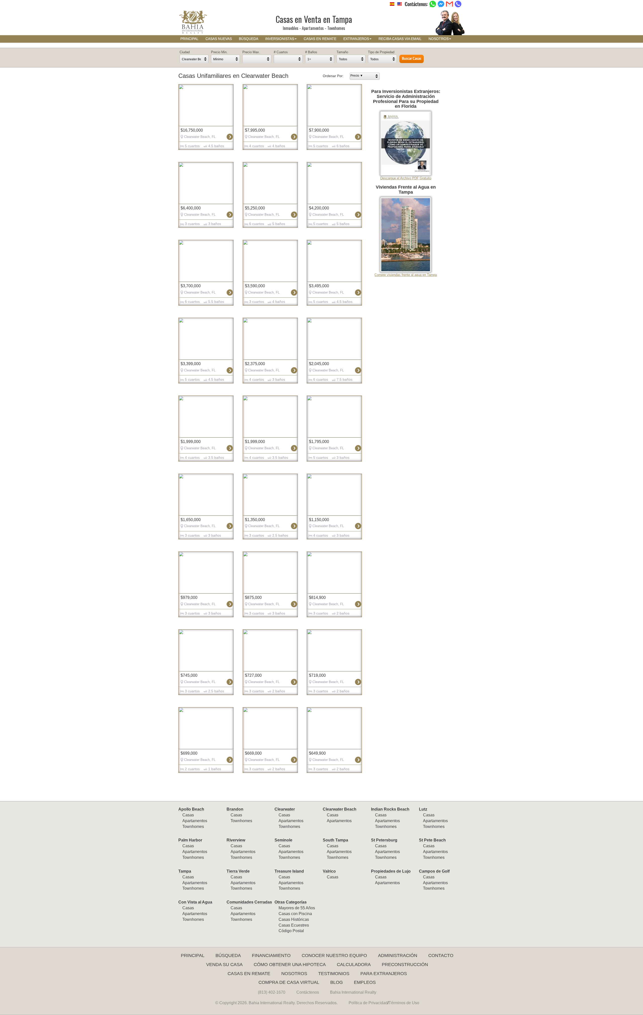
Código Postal (291, 931)
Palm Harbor (190, 840)
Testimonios (333, 973)
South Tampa (335, 840)
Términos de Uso (404, 1003)
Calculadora (354, 964)
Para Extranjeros (383, 973)
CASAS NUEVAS (218, 39)
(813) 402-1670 (271, 992)
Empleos (365, 982)
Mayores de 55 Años (297, 908)
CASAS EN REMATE (320, 39)
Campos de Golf (434, 871)
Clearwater (285, 809)
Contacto (440, 955)
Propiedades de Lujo (391, 871)
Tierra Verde (238, 871)
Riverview (236, 840)
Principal (192, 955)
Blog (336, 982)
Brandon (235, 809)
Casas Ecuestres (294, 925)
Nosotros (294, 973)
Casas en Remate (249, 973)
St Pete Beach (432, 840)
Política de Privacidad (368, 1003)
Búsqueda (228, 955)
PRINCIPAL (189, 39)
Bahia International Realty (353, 992)
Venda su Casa (224, 964)
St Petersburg (384, 840)
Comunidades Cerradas (249, 902)
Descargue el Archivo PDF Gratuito (405, 178)
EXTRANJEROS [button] (356, 39)
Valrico (329, 871)
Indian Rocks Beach (390, 809)
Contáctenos (307, 992)
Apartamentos (194, 821)
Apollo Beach (191, 809)
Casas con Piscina (295, 914)
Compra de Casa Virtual (288, 982)
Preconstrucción (405, 964)
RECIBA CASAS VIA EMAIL (400, 39)
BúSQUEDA (248, 39)
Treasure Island (289, 871)
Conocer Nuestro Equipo (334, 955)
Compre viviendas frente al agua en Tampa (405, 275)
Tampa (184, 871)
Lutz (423, 809)
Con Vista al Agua (195, 902)
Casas (188, 815)
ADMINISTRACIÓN (397, 955)
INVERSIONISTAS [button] (279, 39)
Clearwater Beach (339, 809)
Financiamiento (271, 955)
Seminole (283, 840)
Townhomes (193, 826)
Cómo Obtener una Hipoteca (290, 964)
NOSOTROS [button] (438, 39)
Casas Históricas (294, 919)
